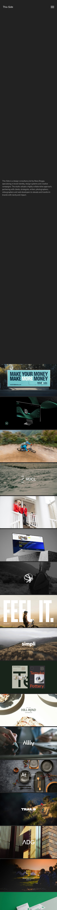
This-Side (8, 7)
